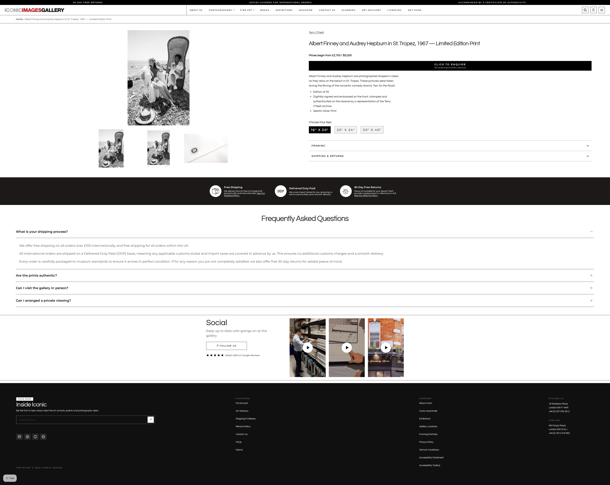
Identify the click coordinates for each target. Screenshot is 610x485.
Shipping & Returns (328, 156)
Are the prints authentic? (36, 275)
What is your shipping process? (42, 232)
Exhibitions (424, 419)
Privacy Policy (426, 442)
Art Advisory (242, 411)
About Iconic (425, 403)
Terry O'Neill (316, 32)
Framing (318, 145)
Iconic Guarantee (428, 411)
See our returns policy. (366, 195)
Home (19, 19)
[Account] (593, 10)
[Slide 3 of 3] (206, 148)
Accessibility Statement (431, 457)
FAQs (238, 442)
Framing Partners (428, 434)
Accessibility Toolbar (429, 465)
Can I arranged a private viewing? (43, 300)
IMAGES (57, 468)
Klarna (239, 450)
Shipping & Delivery (246, 419)
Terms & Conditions (429, 450)
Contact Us (241, 434)
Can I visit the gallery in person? (42, 288)
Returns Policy (243, 426)
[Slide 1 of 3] (111, 148)
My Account (242, 403)
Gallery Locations (428, 426)
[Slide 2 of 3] (158, 148)
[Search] (585, 10)
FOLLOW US (228, 345)
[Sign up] (151, 420)
